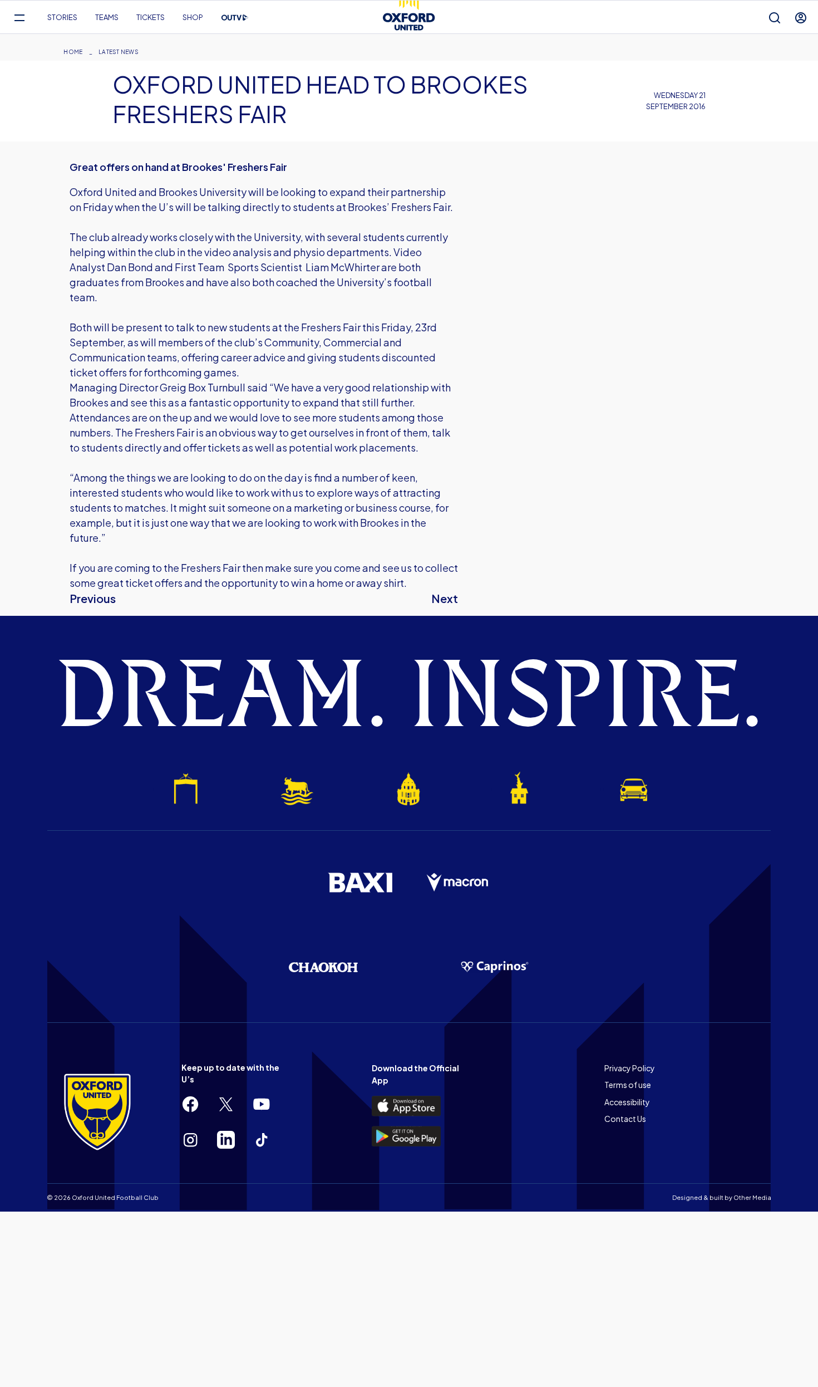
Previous (93, 598)
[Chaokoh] (323, 967)
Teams (107, 17)
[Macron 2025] (457, 882)
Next (444, 598)
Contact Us (625, 1119)
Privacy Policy (629, 1068)
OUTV (235, 17)
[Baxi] (360, 883)
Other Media (752, 1197)
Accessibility (627, 1102)
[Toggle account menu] (800, 18)
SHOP (193, 17)
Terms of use (627, 1085)
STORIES (62, 17)
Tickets (150, 17)
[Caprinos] (494, 967)
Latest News (118, 51)
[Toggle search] (774, 18)
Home (72, 51)
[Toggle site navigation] (19, 18)
